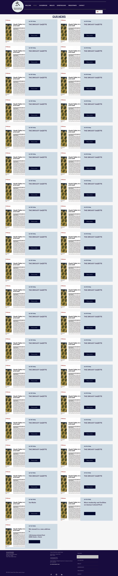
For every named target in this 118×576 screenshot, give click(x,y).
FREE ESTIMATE (81, 570)
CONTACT (79, 574)
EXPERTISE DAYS (81, 567)
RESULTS (79, 563)
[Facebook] (51, 574)
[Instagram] (56, 574)
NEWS (79, 556)
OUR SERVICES (80, 560)
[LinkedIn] (62, 574)
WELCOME (80, 553)
